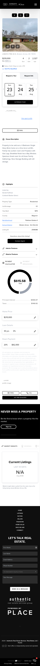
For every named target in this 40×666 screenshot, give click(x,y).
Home (20, 510)
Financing (20, 522)
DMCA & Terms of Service (21, 663)
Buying (20, 516)
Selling (20, 519)
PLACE (20, 643)
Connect (20, 530)
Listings (20, 513)
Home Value (20, 524)
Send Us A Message (20, 589)
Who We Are (20, 527)
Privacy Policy (8, 663)
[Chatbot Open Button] (34, 660)
